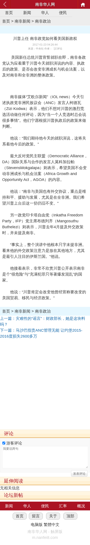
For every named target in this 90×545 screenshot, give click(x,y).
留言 (36, 516)
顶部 (70, 516)
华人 (45, 13)
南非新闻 (22, 21)
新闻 (27, 13)
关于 (53, 516)
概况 (81, 506)
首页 (9, 13)
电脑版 (37, 524)
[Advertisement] (45, 384)
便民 (63, 13)
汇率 (63, 506)
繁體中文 (51, 524)
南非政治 (43, 21)
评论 (59, 48)
